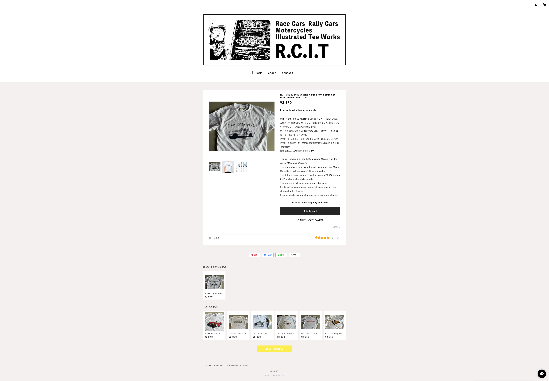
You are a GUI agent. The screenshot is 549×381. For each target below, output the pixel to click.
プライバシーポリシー (213, 365)
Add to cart (310, 211)
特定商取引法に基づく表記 (237, 365)
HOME (258, 73)
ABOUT (272, 73)
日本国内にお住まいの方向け (310, 219)
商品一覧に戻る (274, 349)
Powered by (271, 376)
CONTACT (287, 73)
